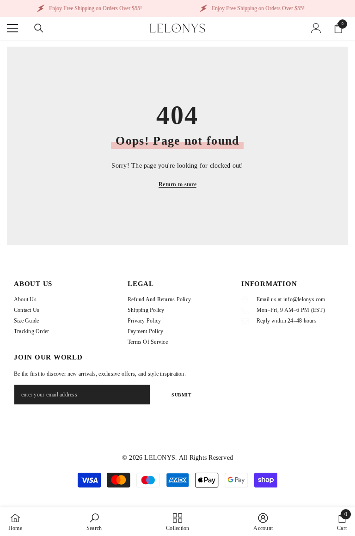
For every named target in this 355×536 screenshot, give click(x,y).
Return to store (177, 184)
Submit (181, 394)
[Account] (316, 28)
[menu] (12, 28)
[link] (94, 521)
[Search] (38, 28)
